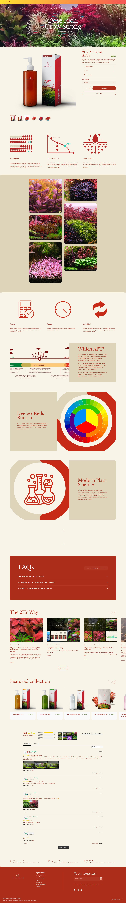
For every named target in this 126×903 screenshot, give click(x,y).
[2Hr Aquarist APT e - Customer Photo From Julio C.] (65, 738)
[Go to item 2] (27, 118)
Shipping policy (21, 900)
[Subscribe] (101, 878)
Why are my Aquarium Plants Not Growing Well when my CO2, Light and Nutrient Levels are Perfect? (25, 649)
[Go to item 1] (20, 118)
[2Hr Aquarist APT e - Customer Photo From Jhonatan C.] (69, 738)
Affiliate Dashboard (41, 884)
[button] (123, 43)
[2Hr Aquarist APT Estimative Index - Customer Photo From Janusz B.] (74, 738)
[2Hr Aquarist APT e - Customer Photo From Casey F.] (60, 738)
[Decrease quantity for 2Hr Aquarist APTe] (83, 88)
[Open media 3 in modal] (43, 81)
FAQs (94, 568)
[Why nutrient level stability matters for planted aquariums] (100, 630)
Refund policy (5, 900)
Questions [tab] (35, 743)
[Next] (72, 84)
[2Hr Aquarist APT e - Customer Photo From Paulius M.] (74, 734)
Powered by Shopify (17, 898)
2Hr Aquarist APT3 (18, 714)
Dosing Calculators (41, 876)
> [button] (63, 847)
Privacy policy (10, 900)
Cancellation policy (34, 900)
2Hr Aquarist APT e (27, 770)
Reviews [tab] (26, 743)
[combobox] (118, 2)
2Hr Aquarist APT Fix (73, 714)
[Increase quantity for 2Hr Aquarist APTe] (89, 88)
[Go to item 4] (34, 118)
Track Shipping (40, 878)
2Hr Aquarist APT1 (45, 714)
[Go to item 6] (48, 118)
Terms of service (15, 900)
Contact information (27, 900)
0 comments (22, 644)
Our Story (38, 880)
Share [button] (26, 773)
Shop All (38, 886)
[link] (26, 144)
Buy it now (99, 93)
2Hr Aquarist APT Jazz (101, 714)
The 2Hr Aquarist (85, 49)
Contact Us (39, 882)
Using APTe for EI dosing (55, 648)
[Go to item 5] (41, 118)
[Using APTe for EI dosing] (63, 630)
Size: (85, 79)
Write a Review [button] (98, 733)
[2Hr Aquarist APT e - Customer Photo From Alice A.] (60, 734)
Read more (12, 662)
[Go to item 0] (13, 118)
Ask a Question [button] (87, 733)
